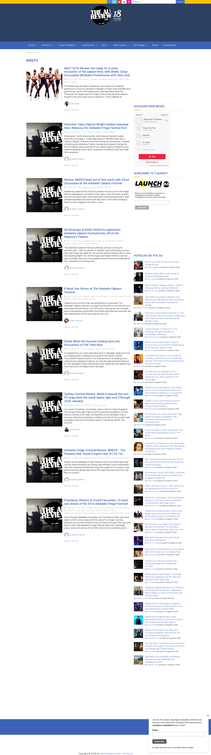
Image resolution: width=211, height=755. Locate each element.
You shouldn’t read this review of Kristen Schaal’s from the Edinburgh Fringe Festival (165, 646)
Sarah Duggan (153, 267)
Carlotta (67, 244)
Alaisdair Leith (152, 665)
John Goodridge (153, 543)
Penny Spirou (152, 409)
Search (180, 2)
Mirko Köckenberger (73, 513)
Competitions (169, 45)
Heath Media (106, 753)
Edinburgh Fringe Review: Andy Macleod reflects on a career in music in (164, 619)
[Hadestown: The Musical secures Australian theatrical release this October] (138, 564)
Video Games (119, 45)
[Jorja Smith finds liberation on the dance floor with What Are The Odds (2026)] (138, 552)
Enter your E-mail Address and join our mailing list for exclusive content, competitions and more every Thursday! (150, 195)
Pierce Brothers (89, 513)
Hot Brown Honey (72, 510)
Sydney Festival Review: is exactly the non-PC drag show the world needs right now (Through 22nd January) (97, 397)
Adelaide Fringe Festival (98, 132)
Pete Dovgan (152, 291)
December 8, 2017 (74, 132)
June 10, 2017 (72, 241)
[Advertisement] (105, 33)
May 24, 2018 (72, 79)
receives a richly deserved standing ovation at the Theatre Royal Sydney (162, 403)
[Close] (208, 715)
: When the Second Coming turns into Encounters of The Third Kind (92, 343)
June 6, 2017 (71, 296)
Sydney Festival (99, 405)
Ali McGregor (110, 241)
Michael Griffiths (92, 244)
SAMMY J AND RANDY (121, 513)
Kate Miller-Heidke (94, 510)
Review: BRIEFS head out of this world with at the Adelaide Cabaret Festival (96, 181)
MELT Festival (70, 82)
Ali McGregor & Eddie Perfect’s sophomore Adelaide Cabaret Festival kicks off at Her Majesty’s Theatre (92, 233)
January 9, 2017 (72, 405)
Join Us (129, 753)
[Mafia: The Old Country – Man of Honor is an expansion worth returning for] (138, 489)
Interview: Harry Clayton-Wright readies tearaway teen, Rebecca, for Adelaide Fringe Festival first (96, 126)
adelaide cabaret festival (93, 187)
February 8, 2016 (73, 508)
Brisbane (94, 79)
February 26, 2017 (73, 349)
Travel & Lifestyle (66, 45)
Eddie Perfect (78, 244)
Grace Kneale (152, 554)
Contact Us (119, 753)
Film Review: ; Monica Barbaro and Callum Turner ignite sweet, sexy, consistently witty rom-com (164, 527)
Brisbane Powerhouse (108, 79)
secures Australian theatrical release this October (161, 563)
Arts (104, 45)
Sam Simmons (103, 513)
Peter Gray (140, 324)
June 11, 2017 (71, 187)
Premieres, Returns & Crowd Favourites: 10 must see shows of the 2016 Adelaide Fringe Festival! (96, 502)
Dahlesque (76, 299)
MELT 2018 (123, 79)
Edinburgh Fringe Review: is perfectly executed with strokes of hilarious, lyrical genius (163, 390)
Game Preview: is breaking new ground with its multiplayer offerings (161, 331)
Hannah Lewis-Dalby (144, 598)
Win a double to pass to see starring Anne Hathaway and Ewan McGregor (164, 462)
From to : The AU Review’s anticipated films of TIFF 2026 (164, 433)
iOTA (83, 510)
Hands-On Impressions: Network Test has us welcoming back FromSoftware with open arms (164, 500)
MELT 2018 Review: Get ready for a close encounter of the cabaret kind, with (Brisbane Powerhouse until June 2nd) (97, 72)
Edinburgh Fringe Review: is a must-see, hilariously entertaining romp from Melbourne (163, 513)
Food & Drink (88, 45)
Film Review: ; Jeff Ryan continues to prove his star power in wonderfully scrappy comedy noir (165, 475)
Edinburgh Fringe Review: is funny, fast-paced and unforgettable (164, 606)
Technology (139, 45)
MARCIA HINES (109, 510)
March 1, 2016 (72, 458)
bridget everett (124, 296)
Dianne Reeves (88, 299)
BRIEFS (86, 79)
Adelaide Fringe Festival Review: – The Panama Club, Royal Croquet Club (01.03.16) (94, 452)
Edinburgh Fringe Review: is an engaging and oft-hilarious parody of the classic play (163, 577)
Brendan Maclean (114, 508)
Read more (71, 110)
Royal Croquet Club (120, 458)
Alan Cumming (110, 296)
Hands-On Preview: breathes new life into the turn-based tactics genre (162, 633)
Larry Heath (140, 382)
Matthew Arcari (142, 308)
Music (31, 45)
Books (155, 45)
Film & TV (46, 45)
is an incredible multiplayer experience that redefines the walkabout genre (162, 659)
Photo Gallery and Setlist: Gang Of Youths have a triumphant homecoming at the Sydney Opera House (164, 345)
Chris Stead (151, 279)
